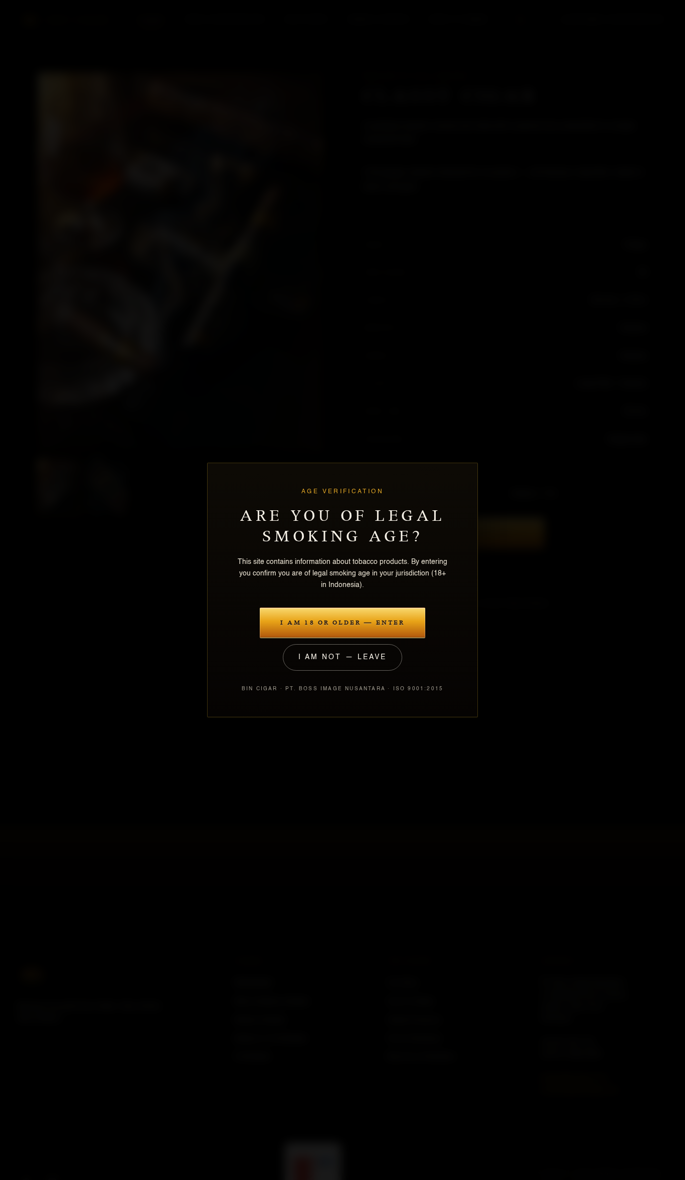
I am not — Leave (342, 657)
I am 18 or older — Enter (342, 623)
